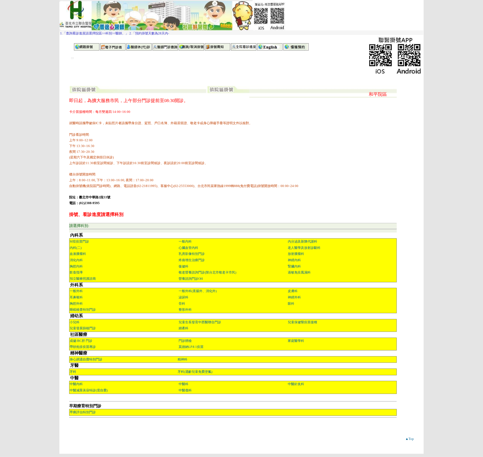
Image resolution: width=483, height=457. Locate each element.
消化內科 (76, 260)
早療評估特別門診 (83, 412)
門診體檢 (185, 341)
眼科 (291, 303)
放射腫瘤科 (296, 254)
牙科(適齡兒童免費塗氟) (195, 372)
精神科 (182, 359)
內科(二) (76, 248)
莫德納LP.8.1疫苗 (191, 347)
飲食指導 (76, 272)
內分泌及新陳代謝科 (302, 241)
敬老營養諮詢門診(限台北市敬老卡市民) (207, 272)
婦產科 (183, 328)
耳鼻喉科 (76, 297)
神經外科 (294, 297)
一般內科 (185, 241)
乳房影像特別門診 (192, 254)
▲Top (409, 439)
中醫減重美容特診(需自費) (89, 390)
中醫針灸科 (296, 384)
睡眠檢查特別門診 (83, 309)
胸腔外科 (76, 303)
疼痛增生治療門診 (192, 260)
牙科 (73, 372)
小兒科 (74, 322)
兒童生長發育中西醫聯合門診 (200, 322)
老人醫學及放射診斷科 (304, 248)
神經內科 (294, 260)
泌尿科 (183, 297)
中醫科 (183, 384)
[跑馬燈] (241, 32)
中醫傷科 (185, 390)
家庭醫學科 (296, 341)
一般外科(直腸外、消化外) (198, 291)
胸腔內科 (76, 266)
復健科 (183, 266)
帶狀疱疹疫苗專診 (83, 347)
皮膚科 (293, 291)
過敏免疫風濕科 (299, 272)
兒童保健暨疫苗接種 (302, 322)
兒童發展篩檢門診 (83, 328)
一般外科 (76, 291)
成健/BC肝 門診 (81, 341)
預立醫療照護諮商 (83, 279)
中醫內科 (76, 384)
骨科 (182, 303)
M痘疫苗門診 (79, 241)
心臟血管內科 (188, 248)
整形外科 (185, 309)
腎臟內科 (294, 266)
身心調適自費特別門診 (86, 359)
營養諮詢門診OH (191, 279)
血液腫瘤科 (78, 254)
